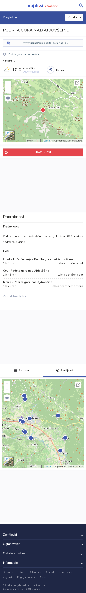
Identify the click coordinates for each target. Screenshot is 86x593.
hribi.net (24, 296)
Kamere (60, 70)
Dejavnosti (9, 572)
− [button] (8, 90)
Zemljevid (67, 370)
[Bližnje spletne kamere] (50, 69)
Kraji (22, 572)
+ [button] (8, 84)
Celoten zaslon (77, 83)
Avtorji (43, 577)
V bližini (7, 60)
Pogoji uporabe (26, 577)
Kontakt (49, 572)
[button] (8, 98)
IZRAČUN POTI (43, 152)
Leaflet (47, 140)
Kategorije (35, 572)
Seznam (24, 370)
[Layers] (9, 135)
